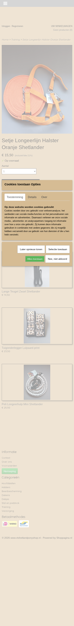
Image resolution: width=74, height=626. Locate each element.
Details (32, 197)
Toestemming (15, 197)
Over (44, 197)
